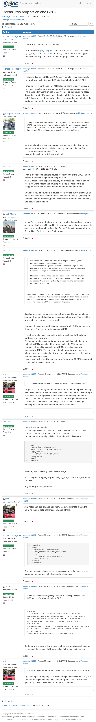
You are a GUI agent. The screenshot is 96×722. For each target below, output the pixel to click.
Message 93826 (29, 421)
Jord (7, 374)
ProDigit (6, 166)
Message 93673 (29, 213)
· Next (9, 26)
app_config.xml (46, 50)
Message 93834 (29, 535)
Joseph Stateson (12, 113)
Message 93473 (29, 68)
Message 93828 (29, 498)
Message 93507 (29, 113)
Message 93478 (85, 113)
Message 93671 (86, 213)
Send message (8, 47)
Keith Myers (10, 213)
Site (37, 3)
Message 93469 (29, 36)
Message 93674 (29, 250)
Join (80, 3)
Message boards (9, 16)
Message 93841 (29, 586)
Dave (7, 586)
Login (88, 3)
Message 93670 (29, 166)
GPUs (22, 16)
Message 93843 (29, 661)
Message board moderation (13, 19)
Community (25, 3)
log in (31, 23)
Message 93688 (29, 374)
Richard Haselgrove (12, 36)
